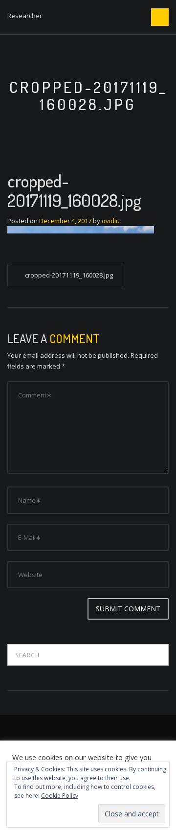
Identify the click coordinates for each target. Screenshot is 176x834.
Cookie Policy (59, 795)
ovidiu (111, 220)
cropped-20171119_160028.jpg (69, 275)
